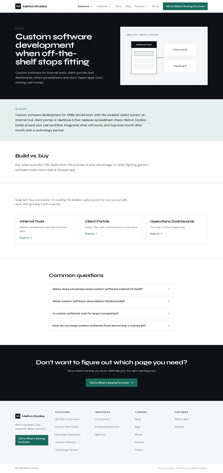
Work (118, 6)
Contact (139, 442)
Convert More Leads (67, 426)
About (155, 6)
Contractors (102, 419)
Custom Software (65, 442)
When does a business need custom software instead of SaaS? (97, 289)
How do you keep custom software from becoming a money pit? (99, 325)
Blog (128, 6)
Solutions (83, 6)
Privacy (139, 449)
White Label (181, 419)
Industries (102, 6)
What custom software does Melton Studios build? (88, 301)
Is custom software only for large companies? (85, 313)
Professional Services (107, 426)
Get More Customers (67, 419)
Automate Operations (67, 434)
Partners (139, 6)
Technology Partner (66, 449)
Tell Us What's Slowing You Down (185, 6)
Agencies (100, 434)
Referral (179, 426)
